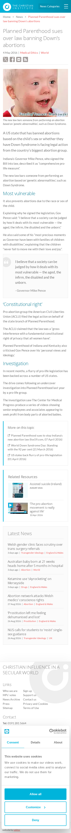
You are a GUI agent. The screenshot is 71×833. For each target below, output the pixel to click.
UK (50, 638)
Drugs (24, 587)
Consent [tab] (13, 742)
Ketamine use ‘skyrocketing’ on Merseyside (29, 581)
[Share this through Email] (18, 59)
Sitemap (8, 708)
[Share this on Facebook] (12, 59)
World (45, 52)
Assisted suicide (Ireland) (46, 484)
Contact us (29, 699)
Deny (35, 820)
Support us (29, 695)
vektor (17, 829)
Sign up (27, 691)
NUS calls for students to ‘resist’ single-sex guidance (35, 632)
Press (6, 703)
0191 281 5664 (17, 723)
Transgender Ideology (32, 552)
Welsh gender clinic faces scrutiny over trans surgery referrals (35, 546)
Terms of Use (31, 708)
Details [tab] (35, 742)
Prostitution (30, 621)
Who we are (10, 691)
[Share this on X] (5, 59)
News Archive (11, 699)
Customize (33, 807)
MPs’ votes (9, 695)
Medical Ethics (29, 52)
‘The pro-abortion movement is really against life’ (42, 507)
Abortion (26, 569)
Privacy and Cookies (35, 703)
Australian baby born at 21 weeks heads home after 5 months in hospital (35, 563)
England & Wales (54, 552)
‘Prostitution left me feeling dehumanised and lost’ (27, 615)
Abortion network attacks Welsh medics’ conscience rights (30, 598)
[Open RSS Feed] (25, 59)
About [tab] (58, 742)
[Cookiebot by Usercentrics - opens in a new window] (50, 731)
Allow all (35, 794)
